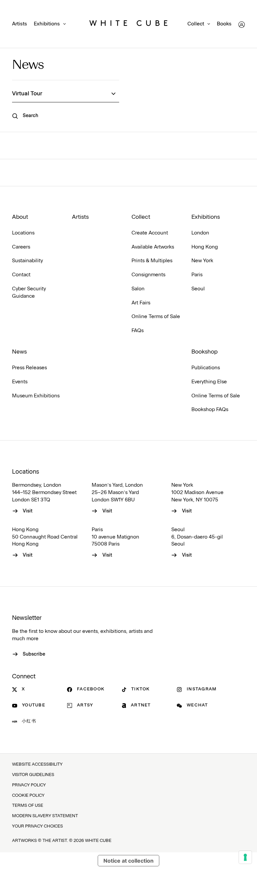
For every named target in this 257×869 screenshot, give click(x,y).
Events (19, 381)
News (28, 65)
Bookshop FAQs (209, 409)
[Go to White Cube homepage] (128, 24)
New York (202, 260)
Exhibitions (47, 23)
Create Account (150, 232)
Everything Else (209, 381)
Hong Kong (204, 247)
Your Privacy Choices (37, 826)
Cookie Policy (28, 795)
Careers (21, 247)
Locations (23, 232)
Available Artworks (153, 247)
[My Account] (241, 24)
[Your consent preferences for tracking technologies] (245, 857)
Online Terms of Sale (156, 316)
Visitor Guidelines (33, 775)
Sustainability (27, 260)
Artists (19, 23)
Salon (138, 288)
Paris (196, 274)
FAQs (138, 330)
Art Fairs (141, 302)
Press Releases (29, 367)
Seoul (198, 288)
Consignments (148, 274)
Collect (195, 23)
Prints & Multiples (152, 260)
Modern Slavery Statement (45, 816)
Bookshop (204, 352)
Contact (21, 274)
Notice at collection (128, 860)
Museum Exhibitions (36, 395)
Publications (205, 367)
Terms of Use (27, 805)
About (20, 217)
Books (224, 23)
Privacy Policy (29, 785)
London (200, 232)
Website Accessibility (37, 764)
